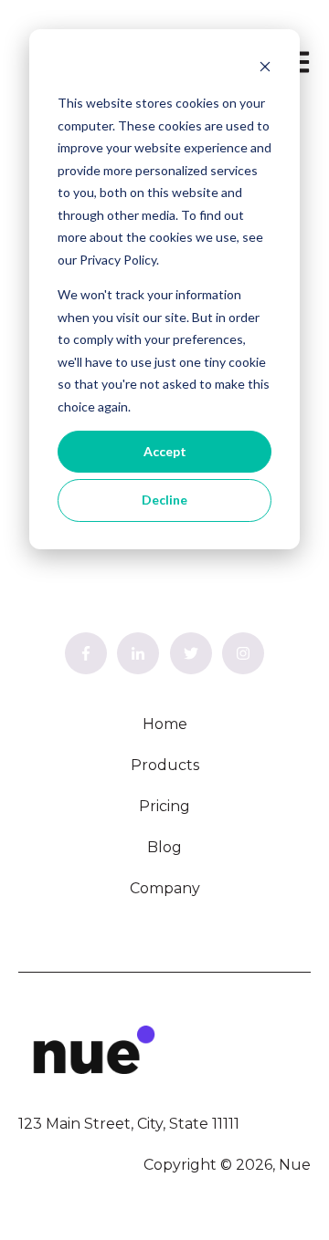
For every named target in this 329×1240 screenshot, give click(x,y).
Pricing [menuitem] (164, 806)
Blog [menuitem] (164, 847)
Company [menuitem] (165, 888)
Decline (164, 499)
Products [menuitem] (165, 765)
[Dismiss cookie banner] (265, 68)
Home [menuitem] (165, 724)
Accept (164, 451)
